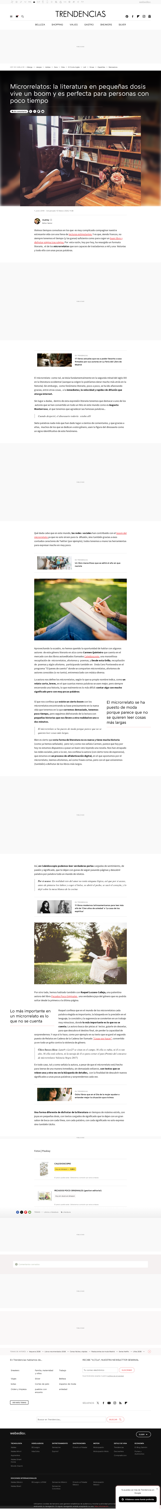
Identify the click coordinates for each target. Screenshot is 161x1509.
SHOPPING (57, 24)
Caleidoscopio (91, 656)
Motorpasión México (98, 1483)
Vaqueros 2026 (35, 1351)
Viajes (13, 1378)
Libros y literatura (51, 1212)
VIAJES (74, 24)
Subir (142, 1434)
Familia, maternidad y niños (44, 1372)
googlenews (150, 16)
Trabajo (62, 1370)
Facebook (133, 16)
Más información (101, 1506)
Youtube (109, 1402)
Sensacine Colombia (56, 1487)
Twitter (34, 111)
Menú (11, 16)
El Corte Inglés (74, 67)
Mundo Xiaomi (17, 1466)
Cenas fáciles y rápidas (79, 1351)
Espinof (55, 1451)
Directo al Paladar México (80, 1483)
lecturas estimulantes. (80, 234)
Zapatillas (101, 67)
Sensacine (56, 1447)
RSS (120, 1402)
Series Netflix (124, 1351)
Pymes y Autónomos (139, 1452)
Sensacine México (59, 1482)
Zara (56, 67)
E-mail (42, 111)
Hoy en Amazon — (65, 1169)
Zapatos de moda (67, 1384)
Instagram (144, 16)
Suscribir (127, 1370)
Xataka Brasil (16, 1486)
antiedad (63, 1389)
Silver (37, 1378)
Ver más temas (19, 1402)
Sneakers (15, 1370)
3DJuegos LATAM (38, 1482)
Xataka (13, 1447)
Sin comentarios (20, 111)
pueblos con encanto (41, 1390)
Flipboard (138, 16)
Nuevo (17, 16)
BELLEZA (40, 24)
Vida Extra (35, 1451)
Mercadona (113, 67)
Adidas (47, 67)
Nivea (92, 67)
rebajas (39, 67)
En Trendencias (81, 355)
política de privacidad (115, 1376)
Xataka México (17, 1482)
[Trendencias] (80, 13)
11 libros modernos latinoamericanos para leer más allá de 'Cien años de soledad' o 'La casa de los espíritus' (99, 908)
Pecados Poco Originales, (64, 996)
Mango (29, 67)
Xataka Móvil (16, 1451)
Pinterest (127, 16)
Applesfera (15, 1455)
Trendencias (119, 1447)
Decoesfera (119, 1451)
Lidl (84, 67)
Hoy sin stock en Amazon (65, 1196)
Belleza (62, 1378)
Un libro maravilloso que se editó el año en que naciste (97, 564)
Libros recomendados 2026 (55, 1351)
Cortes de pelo (42, 1384)
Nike (63, 67)
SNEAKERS (106, 24)
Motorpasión (98, 1447)
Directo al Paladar (80, 1447)
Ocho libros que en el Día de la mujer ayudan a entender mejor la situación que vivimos (97, 1096)
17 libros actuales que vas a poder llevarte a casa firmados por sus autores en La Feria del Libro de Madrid (98, 361)
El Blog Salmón (141, 1447)
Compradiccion (120, 1455)
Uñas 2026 (137, 1351)
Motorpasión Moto (101, 1451)
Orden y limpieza (19, 1389)
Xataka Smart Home (16, 1460)
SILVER (122, 24)
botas (13, 1384)
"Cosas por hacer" (102, 1038)
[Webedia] (18, 1433)
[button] (47, 219)
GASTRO (89, 24)
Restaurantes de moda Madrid (103, 1351)
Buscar (23, 16)
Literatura (67, 1212)
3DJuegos (35, 1447)
